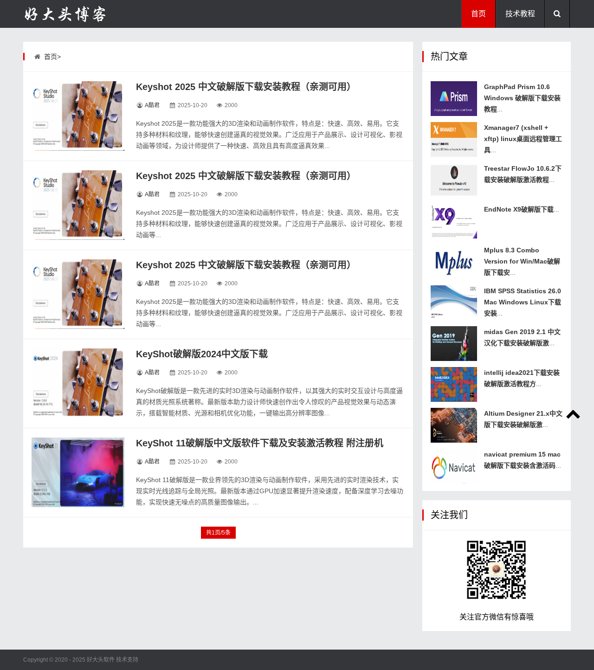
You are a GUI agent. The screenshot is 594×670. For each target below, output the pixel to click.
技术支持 (127, 660)
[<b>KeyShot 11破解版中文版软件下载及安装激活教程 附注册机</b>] (78, 472)
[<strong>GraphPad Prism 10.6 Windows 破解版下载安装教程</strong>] (454, 98)
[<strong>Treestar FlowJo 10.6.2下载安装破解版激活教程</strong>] (454, 180)
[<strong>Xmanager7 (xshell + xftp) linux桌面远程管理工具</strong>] (454, 139)
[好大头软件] (69, 14)
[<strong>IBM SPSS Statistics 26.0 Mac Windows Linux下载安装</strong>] (454, 302)
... (522, 98)
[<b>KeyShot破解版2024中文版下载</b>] (78, 383)
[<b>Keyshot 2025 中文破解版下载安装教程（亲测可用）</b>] (78, 116)
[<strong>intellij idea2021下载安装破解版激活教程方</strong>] (454, 384)
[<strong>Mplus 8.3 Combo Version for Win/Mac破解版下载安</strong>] (454, 262)
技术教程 (520, 14)
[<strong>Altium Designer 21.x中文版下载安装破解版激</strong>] (454, 425)
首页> (52, 56)
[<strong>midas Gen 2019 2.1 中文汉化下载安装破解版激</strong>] (454, 343)
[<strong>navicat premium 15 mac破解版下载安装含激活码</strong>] (454, 466)
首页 (478, 14)
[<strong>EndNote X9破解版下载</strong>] (454, 221)
